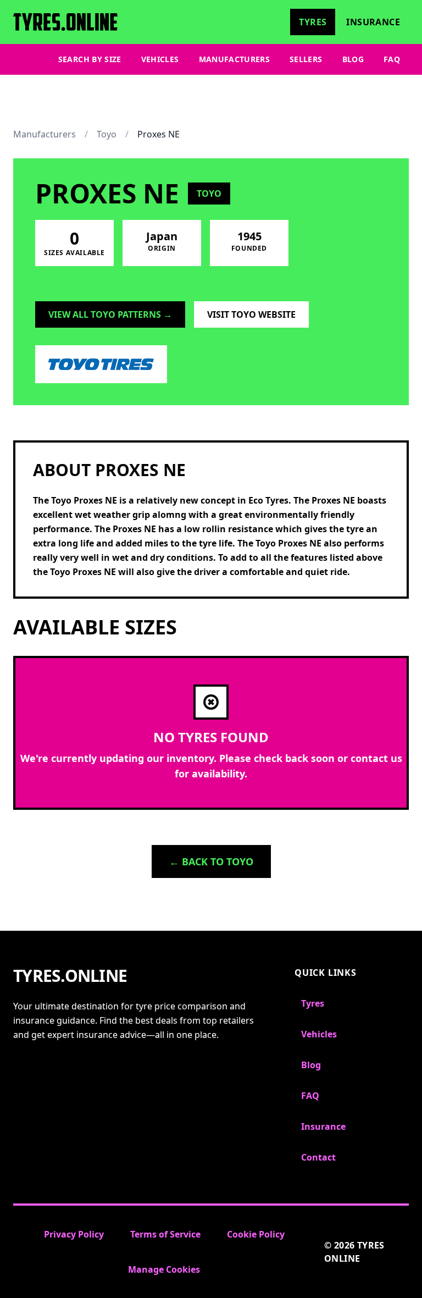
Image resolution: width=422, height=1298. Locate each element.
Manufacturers (234, 59)
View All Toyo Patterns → (110, 314)
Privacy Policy (74, 1234)
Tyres (312, 22)
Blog (353, 59)
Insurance (373, 22)
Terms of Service (165, 1234)
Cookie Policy (256, 1234)
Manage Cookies (164, 1269)
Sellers (306, 59)
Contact (318, 1157)
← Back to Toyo (211, 861)
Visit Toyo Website (251, 314)
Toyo (106, 134)
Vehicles (160, 59)
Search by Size (89, 59)
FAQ (392, 59)
